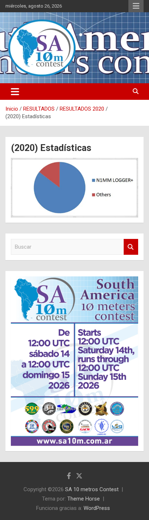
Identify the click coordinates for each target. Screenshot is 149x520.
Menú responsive (136, 6)
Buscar (131, 247)
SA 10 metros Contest (92, 489)
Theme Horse (83, 498)
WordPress (97, 508)
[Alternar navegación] (15, 91)
